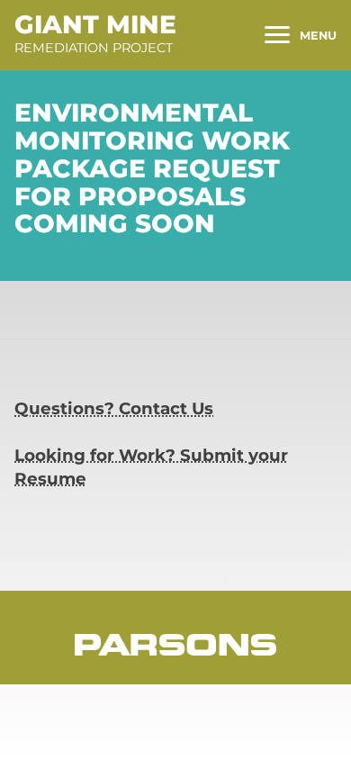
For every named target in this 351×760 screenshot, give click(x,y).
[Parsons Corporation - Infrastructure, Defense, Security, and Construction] (175, 645)
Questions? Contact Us (113, 408)
